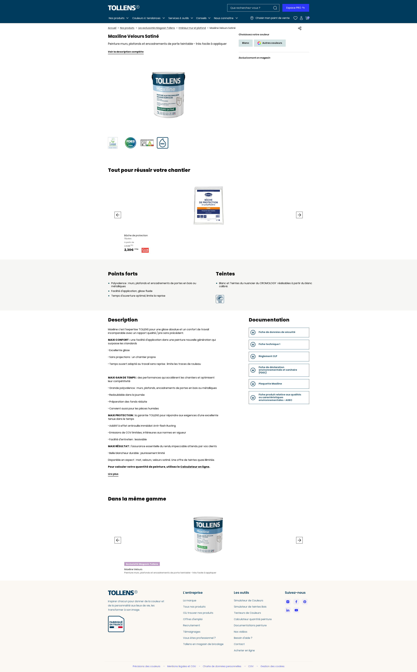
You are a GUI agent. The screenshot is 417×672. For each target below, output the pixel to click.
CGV (251, 666)
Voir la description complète (126, 51)
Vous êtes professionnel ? (199, 638)
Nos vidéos (240, 632)
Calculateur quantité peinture (253, 619)
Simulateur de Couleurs (248, 600)
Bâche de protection (136, 235)
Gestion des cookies (272, 666)
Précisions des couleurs (147, 666)
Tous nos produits (194, 607)
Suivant (299, 215)
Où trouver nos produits (198, 613)
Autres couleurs (272, 43)
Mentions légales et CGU (181, 666)
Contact (239, 644)
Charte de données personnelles (222, 666)
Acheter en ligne (244, 650)
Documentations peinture (250, 625)
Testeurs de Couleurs (247, 613)
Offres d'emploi (192, 619)
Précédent (118, 215)
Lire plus (113, 474)
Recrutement (191, 625)
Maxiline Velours (133, 569)
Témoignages (191, 632)
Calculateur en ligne (194, 467)
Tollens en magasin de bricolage (203, 644)
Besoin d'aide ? (243, 638)
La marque (189, 600)
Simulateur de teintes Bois (250, 607)
